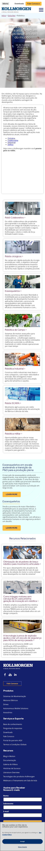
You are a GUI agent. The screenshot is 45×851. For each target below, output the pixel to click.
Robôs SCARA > (13, 403)
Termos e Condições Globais (15, 744)
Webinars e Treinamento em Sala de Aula (20, 780)
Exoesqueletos (11, 501)
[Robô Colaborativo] (22, 208)
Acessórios (7, 712)
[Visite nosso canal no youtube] (10, 675)
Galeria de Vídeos (10, 764)
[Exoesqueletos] (22, 281)
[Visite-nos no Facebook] (5, 675)
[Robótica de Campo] (22, 320)
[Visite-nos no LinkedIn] (16, 675)
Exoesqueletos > (13, 290)
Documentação (9, 760)
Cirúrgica (11, 138)
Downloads (19, 4)
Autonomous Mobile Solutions (15, 708)
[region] (22, 836)
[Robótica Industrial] (22, 359)
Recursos (8, 751)
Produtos (8, 691)
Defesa (10, 144)
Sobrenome (8, 803)
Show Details (22, 847)
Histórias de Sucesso (11, 768)
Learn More (11, 494)
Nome (6, 796)
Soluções (11, 15)
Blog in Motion (9, 756)
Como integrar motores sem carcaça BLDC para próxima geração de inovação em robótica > (21, 599)
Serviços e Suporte (13, 719)
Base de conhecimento (12, 724)
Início (4, 15)
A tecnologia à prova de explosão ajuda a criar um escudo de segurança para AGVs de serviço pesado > (22, 638)
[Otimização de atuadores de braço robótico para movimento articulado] (22, 552)
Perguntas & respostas (12, 728)
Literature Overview (11, 772)
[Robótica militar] (22, 424)
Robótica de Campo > (16, 329)
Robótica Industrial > (15, 368)
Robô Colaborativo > (15, 217)
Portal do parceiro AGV (12, 740)
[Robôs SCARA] (22, 393)
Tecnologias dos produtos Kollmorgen (19, 776)
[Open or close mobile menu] (41, 9)
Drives (6, 704)
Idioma (5, 4)
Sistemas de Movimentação (14, 696)
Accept (22, 841)
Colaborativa (13, 140)
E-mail (6, 811)
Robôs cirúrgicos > (14, 256)
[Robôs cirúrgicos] (22, 247)
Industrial (12, 142)
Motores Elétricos (10, 700)
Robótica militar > (13, 433)
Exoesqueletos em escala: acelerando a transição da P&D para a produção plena (18, 467)
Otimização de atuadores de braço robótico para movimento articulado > (22, 562)
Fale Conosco (33, 3)
